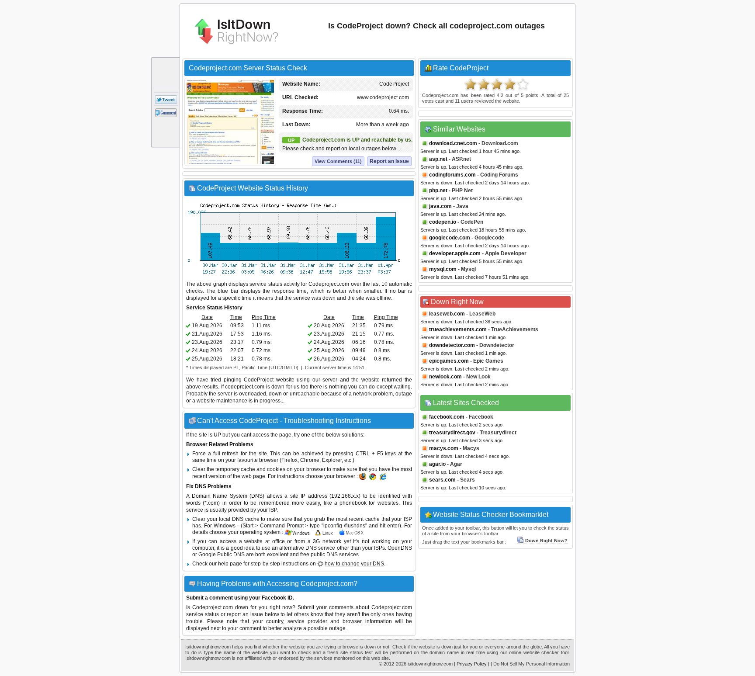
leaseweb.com (447, 314)
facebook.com (446, 417)
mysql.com (443, 269)
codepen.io (442, 222)
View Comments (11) (338, 161)
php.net (438, 190)
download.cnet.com (453, 143)
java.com (440, 206)
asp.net (438, 159)
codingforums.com (452, 175)
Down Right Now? (546, 540)
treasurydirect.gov (452, 433)
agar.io (437, 464)
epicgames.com (449, 361)
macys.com (443, 448)
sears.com (442, 480)
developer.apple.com (455, 253)
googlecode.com (449, 238)
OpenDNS (400, 548)
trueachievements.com (458, 329)
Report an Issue (389, 161)
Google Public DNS (221, 554)
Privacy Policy (472, 663)
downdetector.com (452, 345)
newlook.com (445, 377)
